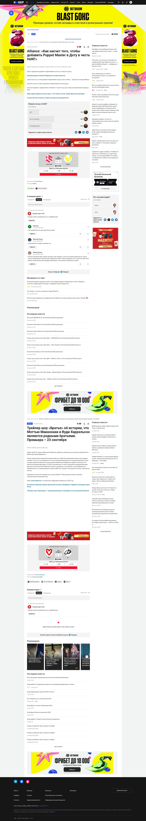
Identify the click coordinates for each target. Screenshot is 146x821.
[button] (88, 227)
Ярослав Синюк (38, 239)
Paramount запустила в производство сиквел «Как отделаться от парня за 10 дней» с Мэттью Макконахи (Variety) (103, 479)
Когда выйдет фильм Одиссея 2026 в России (40, 692)
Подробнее (52, 812)
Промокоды (73, 790)
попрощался (65, 87)
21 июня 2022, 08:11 (38, 241)
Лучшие (38, 199)
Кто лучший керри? (101, 197)
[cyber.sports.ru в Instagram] (28, 782)
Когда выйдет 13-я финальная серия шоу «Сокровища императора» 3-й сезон (50, 684)
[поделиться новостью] (88, 46)
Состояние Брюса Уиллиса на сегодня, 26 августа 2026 (104, 468)
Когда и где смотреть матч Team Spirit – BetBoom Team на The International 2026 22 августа (54, 358)
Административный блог (33, 800)
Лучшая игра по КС (38, 213)
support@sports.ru (43, 806)
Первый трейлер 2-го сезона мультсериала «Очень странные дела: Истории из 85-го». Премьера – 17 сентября (105, 458)
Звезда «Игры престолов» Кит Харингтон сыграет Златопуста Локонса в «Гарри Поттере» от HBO (104, 490)
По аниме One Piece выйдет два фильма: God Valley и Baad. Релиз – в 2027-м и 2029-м (105, 522)
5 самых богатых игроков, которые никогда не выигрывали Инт (48, 98)
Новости (36, 42)
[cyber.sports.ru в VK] (22, 782)
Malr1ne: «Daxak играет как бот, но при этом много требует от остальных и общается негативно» (105, 143)
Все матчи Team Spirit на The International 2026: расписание (45, 324)
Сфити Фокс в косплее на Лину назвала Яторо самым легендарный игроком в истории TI (104, 132)
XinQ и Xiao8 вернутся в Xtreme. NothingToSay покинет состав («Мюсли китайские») (104, 75)
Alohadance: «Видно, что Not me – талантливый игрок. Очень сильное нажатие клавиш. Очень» (105, 121)
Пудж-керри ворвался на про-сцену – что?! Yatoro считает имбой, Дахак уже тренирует (56, 94)
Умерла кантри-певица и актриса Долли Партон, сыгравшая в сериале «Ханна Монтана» (104, 448)
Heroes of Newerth (61, 71)
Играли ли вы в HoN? (37, 104)
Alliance (29, 71)
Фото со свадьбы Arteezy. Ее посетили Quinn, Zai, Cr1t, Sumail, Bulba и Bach (105, 86)
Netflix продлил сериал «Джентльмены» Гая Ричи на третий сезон (105, 427)
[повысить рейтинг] (80, 233)
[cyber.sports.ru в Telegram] (16, 782)
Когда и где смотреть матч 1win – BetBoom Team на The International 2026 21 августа (52, 379)
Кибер (28, 42)
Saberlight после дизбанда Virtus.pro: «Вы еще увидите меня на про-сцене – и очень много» (105, 51)
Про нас (16, 790)
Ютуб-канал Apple (37, 577)
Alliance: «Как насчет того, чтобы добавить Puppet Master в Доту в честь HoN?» (56, 42)
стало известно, (36, 480)
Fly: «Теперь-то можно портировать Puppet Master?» (43, 291)
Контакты (16, 800)
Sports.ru (17, 810)
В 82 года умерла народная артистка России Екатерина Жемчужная (47, 677)
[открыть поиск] (119, 2)
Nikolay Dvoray (37, 252)
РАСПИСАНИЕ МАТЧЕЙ (33, 29)
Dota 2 (32, 42)
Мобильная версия (122, 790)
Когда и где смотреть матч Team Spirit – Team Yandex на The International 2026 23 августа (54, 345)
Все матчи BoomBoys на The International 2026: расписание (45, 351)
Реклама (29, 795)
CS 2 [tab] (29, 34)
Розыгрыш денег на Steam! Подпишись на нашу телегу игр (46, 75)
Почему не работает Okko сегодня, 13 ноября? (41, 726)
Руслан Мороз (38, 181)
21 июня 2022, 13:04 (38, 254)
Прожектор (48, 790)
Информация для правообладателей (55, 800)
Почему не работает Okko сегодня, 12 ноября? (41, 733)
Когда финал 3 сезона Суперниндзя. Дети (39, 705)
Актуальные (47, 199)
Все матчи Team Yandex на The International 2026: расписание (45, 331)
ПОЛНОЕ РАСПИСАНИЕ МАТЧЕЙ (73, 39)
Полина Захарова (40, 574)
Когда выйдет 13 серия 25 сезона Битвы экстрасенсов (43, 719)
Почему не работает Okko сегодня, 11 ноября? (41, 739)
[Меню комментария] (88, 227)
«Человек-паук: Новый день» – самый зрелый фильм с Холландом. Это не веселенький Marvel (58, 490)
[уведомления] (123, 2)
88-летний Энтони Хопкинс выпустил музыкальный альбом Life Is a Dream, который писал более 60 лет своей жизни (104, 511)
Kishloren (36, 226)
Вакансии (29, 790)
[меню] (27, 2)
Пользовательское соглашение (53, 795)
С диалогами (83, 199)
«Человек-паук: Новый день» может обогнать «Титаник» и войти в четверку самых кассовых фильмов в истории (104, 501)
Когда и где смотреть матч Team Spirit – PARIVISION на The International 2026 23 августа (53, 338)
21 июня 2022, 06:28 (38, 227)
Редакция (16, 795)
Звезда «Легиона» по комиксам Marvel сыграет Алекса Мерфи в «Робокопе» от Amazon (104, 437)
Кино (32, 419)
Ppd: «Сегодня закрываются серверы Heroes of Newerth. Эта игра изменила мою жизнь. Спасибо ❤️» (57, 298)
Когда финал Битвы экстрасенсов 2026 (39, 712)
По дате (30, 199)
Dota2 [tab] (33, 34)
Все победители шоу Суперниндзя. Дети (39, 698)
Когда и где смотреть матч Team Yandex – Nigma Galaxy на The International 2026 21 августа (54, 372)
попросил (36, 83)
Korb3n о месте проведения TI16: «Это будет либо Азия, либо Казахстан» (105, 95)
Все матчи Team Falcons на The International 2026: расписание (45, 365)
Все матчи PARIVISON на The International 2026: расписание (45, 317)
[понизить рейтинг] (88, 233)
